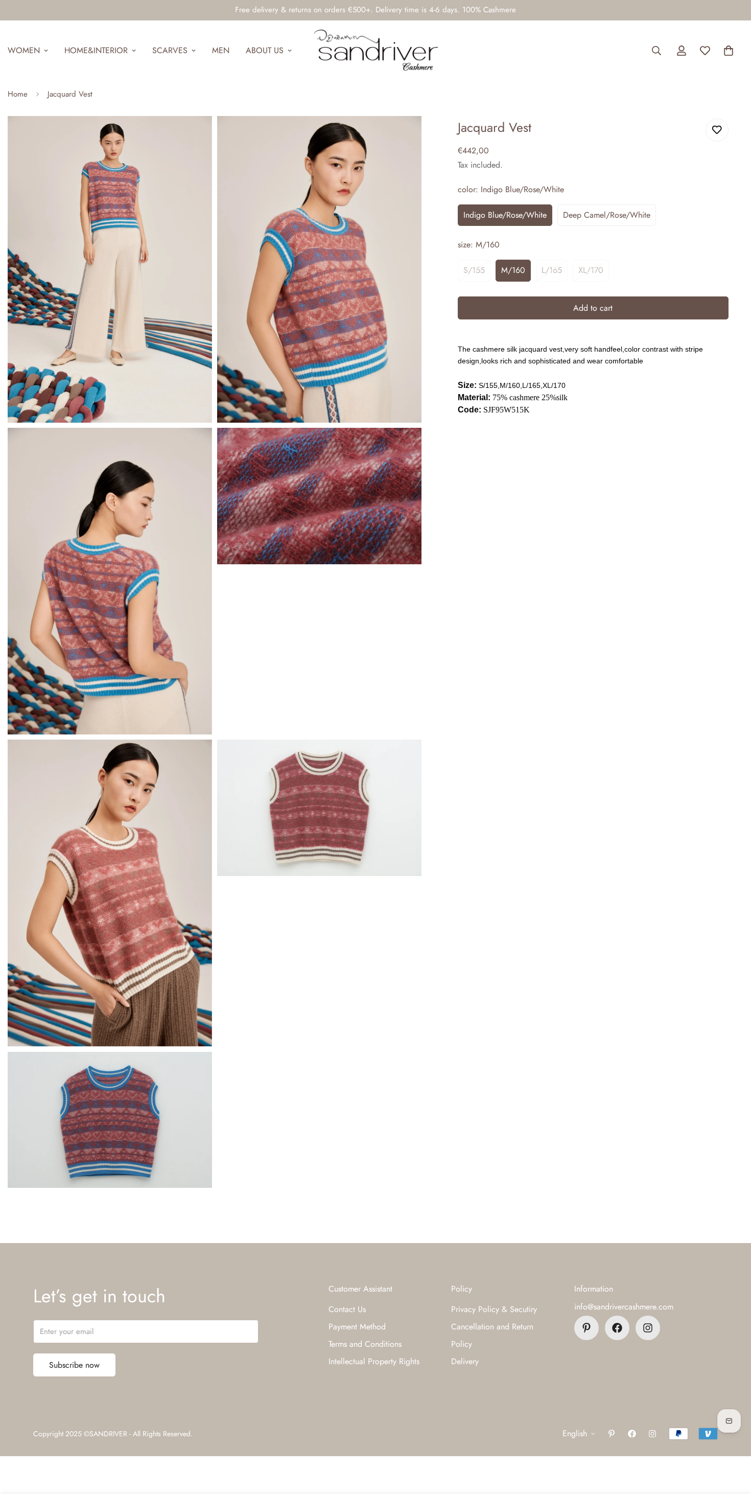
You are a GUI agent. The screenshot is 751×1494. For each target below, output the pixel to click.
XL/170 (590, 270)
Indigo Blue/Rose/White (505, 215)
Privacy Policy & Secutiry (494, 1309)
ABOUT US (265, 50)
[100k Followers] (648, 1328)
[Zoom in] (192, 137)
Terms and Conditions (365, 1344)
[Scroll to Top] (731, 1438)
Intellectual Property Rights (373, 1361)
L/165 (552, 270)
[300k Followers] (617, 1328)
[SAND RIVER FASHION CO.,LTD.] (375, 50)
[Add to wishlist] (717, 130)
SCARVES (169, 50)
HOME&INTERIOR (96, 50)
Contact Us (347, 1309)
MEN (220, 50)
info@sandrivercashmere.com (623, 1307)
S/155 (474, 270)
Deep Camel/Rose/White (606, 215)
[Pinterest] (586, 1328)
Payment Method (357, 1326)
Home (18, 94)
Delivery (465, 1361)
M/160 (513, 270)
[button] (728, 50)
